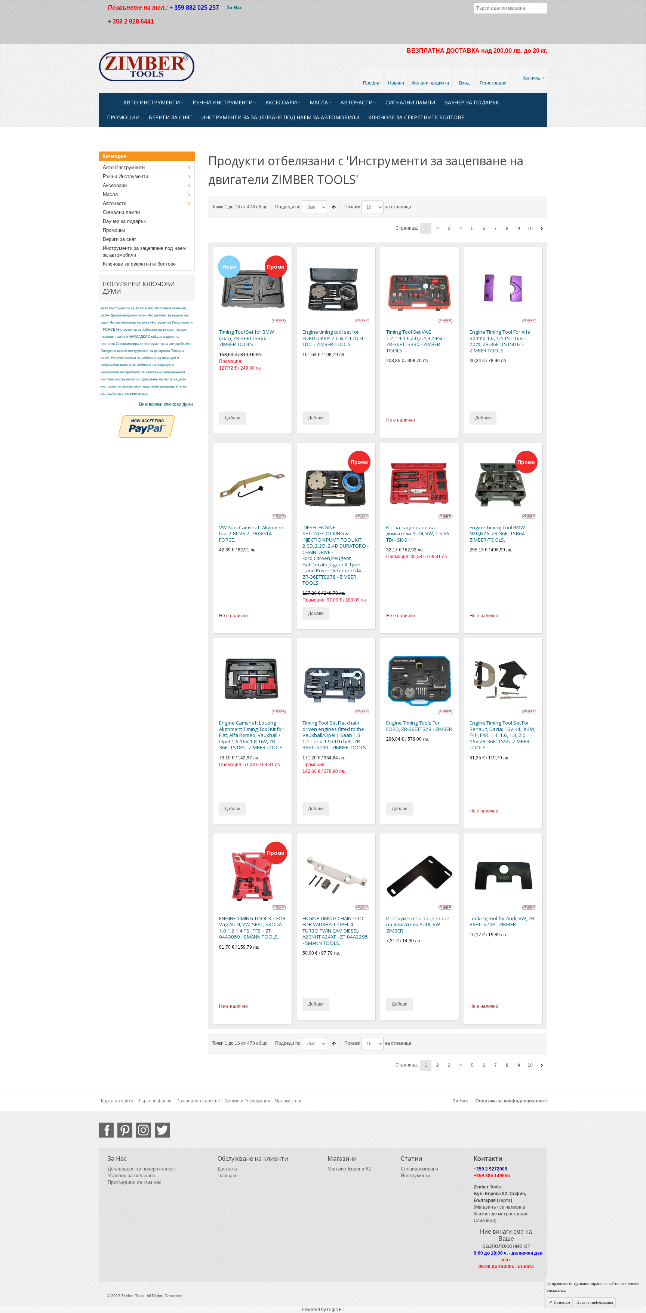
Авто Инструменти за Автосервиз (127, 308)
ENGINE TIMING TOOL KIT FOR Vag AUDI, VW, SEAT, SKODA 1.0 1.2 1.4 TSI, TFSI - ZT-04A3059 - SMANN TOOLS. (252, 927)
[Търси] (542, 8)
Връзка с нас (288, 1101)
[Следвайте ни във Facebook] (106, 1130)
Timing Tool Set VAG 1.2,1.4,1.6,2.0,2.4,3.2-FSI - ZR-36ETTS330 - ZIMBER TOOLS (415, 341)
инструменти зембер (117, 386)
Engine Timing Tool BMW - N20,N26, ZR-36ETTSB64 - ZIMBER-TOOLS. (498, 533)
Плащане (228, 1175)
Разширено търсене (198, 1101)
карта (504, 1200)
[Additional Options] (147, 418)
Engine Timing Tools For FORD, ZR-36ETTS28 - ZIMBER (419, 725)
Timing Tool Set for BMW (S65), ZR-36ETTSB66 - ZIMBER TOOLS (246, 338)
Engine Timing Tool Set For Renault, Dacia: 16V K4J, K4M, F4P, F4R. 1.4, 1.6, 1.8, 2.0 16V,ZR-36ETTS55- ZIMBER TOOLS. (502, 735)
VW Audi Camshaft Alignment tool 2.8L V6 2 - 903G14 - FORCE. (252, 533)
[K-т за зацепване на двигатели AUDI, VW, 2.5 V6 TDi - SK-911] (419, 485)
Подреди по (288, 206)
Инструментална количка (129, 322)
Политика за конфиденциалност (511, 1101)
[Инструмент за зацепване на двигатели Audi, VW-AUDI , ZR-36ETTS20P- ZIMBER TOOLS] (503, 876)
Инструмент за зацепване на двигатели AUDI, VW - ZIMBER (417, 924)
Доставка (227, 1169)
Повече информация (594, 1302)
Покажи (352, 206)
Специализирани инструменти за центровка (135, 351)
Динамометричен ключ (129, 315)
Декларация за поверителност (142, 1169)
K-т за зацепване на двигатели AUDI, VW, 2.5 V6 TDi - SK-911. (417, 533)
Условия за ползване (131, 1175)
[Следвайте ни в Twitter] (162, 1130)
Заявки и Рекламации (247, 1101)
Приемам (561, 1302)
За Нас (234, 7)
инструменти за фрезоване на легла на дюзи (150, 379)
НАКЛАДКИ (138, 337)
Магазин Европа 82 (349, 1169)
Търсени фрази (155, 1101)
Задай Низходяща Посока (333, 207)
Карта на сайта (117, 1101)
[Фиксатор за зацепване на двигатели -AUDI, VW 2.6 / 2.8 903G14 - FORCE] (252, 485)
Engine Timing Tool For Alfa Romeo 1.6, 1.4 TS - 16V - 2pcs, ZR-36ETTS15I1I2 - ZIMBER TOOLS (500, 341)
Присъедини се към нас (135, 1182)
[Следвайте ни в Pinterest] (124, 1130)
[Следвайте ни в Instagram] (143, 1130)
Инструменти (160, 322)
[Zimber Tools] (147, 66)
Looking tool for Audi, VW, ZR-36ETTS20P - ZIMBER (503, 921)
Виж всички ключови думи (166, 404)
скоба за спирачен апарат (128, 393)
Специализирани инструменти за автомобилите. (154, 344)
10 (530, 228)
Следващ (541, 228)
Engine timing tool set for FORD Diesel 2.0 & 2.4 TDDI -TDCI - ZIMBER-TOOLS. (334, 338)
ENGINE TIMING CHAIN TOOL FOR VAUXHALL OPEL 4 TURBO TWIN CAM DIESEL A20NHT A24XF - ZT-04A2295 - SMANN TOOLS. (335, 930)
